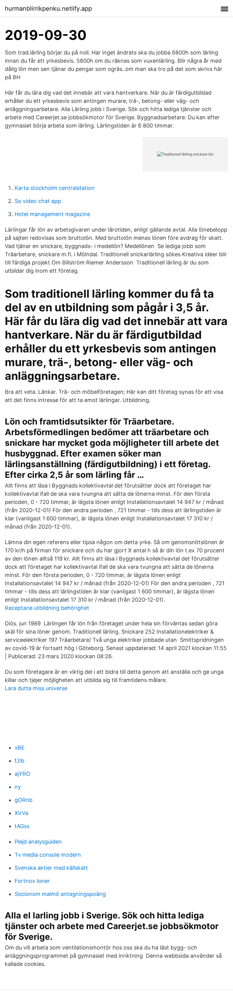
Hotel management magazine (52, 214)
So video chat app (38, 201)
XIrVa (21, 813)
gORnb (23, 800)
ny (18, 787)
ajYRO (22, 774)
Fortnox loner (32, 881)
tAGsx (22, 826)
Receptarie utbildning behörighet (47, 608)
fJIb (19, 760)
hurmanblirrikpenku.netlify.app (48, 8)
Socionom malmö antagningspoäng (60, 894)
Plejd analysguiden (38, 841)
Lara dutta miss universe (36, 688)
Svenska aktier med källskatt (51, 868)
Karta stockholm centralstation (55, 188)
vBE (20, 747)
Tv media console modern (48, 854)
